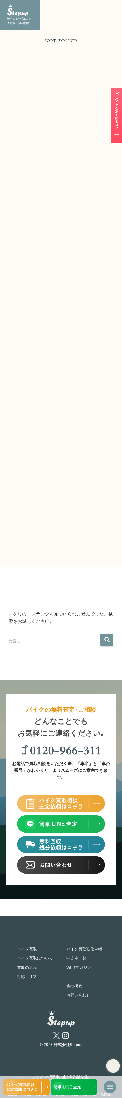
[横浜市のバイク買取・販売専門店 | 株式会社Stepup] (20, 10)
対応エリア (27, 976)
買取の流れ (27, 967)
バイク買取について (35, 958)
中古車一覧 (76, 958)
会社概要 (74, 986)
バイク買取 (27, 949)
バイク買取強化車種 (84, 949)
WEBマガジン (78, 967)
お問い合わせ (78, 995)
